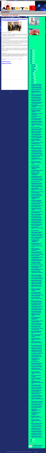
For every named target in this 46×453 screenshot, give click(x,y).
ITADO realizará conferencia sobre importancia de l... (36, 232)
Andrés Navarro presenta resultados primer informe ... (37, 151)
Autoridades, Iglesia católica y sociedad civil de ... (37, 257)
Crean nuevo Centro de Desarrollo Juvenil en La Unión (36, 339)
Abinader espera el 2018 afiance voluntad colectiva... (37, 436)
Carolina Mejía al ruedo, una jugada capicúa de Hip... (36, 206)
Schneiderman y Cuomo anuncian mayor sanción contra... (36, 209)
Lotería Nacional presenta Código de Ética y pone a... (36, 177)
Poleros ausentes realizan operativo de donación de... (37, 396)
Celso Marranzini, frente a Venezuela (36, 116)
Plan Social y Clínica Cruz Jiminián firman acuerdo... (36, 217)
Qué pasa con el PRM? (35, 127)
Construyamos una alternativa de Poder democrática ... (35, 359)
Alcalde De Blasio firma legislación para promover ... (36, 342)
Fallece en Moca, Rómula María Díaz (36, 376)
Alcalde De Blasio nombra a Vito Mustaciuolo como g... (36, 183)
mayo (32, 76)
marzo (32, 79)
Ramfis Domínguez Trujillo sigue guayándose (36, 267)
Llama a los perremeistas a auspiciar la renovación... (36, 85)
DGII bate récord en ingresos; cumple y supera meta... (36, 388)
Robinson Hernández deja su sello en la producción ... (36, 215)
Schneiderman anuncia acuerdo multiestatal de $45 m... (37, 398)
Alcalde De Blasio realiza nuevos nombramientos (36, 312)
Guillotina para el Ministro (36, 89)
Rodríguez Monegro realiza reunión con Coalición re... (36, 137)
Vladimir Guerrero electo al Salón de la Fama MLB (36, 132)
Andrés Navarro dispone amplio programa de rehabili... (36, 110)
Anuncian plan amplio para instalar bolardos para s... (36, 431)
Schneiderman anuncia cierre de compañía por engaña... (37, 179)
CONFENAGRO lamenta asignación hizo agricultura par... (37, 382)
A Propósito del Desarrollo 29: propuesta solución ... (37, 171)
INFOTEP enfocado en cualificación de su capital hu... (36, 159)
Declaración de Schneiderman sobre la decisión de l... (36, 410)
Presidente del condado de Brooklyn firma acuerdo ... (36, 434)
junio (32, 74)
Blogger (38, 451)
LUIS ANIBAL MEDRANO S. (38, 445)
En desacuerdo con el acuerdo (37, 264)
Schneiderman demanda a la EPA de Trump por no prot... (37, 235)
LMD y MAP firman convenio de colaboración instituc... (36, 260)
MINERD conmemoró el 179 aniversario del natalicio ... (36, 283)
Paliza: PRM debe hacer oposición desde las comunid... (35, 197)
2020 (31, 59)
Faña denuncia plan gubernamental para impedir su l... (35, 249)
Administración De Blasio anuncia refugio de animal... (37, 153)
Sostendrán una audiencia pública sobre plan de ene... (36, 348)
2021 (31, 58)
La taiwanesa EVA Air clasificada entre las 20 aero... (36, 372)
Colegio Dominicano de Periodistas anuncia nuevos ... (37, 369)
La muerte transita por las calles (36, 146)
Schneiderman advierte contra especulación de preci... (36, 378)
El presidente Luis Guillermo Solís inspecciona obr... (36, 100)
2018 (31, 63)
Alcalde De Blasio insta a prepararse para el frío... (36, 385)
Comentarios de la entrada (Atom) (16, 92)
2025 (31, 51)
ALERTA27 (5, 12)
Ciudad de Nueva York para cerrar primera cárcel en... (36, 426)
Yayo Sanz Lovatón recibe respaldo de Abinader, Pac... (37, 195)
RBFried (33, 451)
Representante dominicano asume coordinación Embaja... (36, 335)
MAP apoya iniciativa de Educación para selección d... (37, 301)
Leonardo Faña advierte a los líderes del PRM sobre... (37, 269)
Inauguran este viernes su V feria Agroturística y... (36, 244)
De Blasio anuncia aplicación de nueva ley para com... (37, 404)
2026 (31, 50)
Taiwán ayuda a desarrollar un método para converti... (36, 402)
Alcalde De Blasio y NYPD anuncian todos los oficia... (36, 87)
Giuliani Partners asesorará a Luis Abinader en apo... (37, 156)
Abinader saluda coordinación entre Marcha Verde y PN (36, 105)
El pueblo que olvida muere (36, 108)
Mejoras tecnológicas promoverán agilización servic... (36, 140)
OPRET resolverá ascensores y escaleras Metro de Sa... (37, 307)
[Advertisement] (14, 84)
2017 (31, 439)
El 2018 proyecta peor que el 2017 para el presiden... (36, 429)
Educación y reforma (35, 361)
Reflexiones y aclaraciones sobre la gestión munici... (36, 95)
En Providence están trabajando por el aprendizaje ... (35, 240)
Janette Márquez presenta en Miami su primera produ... (37, 309)
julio (32, 73)
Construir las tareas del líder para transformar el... (36, 212)
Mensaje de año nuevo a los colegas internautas (36, 393)
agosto (32, 71)
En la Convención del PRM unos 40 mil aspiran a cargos (37, 278)
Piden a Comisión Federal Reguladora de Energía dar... (36, 332)
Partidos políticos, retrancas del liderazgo (36, 114)
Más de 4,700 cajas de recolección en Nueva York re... (36, 298)
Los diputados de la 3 (35, 165)
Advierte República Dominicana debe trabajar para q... (36, 189)
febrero (32, 81)
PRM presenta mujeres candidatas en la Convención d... (35, 173)
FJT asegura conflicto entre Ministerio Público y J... (36, 391)
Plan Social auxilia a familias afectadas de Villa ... (37, 321)
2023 (31, 55)
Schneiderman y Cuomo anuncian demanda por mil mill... (37, 124)
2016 (31, 441)
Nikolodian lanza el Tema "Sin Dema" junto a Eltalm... (37, 281)
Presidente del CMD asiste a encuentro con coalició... (36, 201)
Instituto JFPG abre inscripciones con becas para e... (37, 227)
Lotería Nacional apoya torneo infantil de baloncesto (36, 318)
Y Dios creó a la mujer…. (35, 181)
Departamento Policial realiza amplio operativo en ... (37, 272)
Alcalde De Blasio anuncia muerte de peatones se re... (36, 346)
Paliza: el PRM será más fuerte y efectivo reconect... (37, 143)
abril (32, 77)
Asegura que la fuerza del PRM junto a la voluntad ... (37, 255)
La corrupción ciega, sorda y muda (36, 246)
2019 (31, 61)
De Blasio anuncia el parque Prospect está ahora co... (36, 424)
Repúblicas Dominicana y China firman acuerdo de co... (36, 286)
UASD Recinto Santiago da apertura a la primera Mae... (37, 186)
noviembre (33, 66)
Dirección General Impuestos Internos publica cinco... (36, 225)
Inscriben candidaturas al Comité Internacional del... (36, 252)
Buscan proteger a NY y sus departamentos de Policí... (36, 366)
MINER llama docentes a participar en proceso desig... (36, 314)
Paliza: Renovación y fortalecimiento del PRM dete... (36, 92)
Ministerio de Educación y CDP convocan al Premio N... (37, 238)
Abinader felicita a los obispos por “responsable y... (37, 192)
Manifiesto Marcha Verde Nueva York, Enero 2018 (36, 98)
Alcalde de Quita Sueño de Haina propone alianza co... (37, 220)
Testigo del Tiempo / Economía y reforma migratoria (35, 167)
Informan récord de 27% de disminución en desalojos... (36, 122)
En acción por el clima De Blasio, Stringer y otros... (36, 326)
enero (32, 82)
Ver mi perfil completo (36, 447)
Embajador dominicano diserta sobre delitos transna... (36, 289)
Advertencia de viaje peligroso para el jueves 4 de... (36, 417)
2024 (31, 53)
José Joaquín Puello (35, 230)
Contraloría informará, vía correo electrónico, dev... (36, 134)
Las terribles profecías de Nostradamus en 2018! (36, 293)
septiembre (33, 69)
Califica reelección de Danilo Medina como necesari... (36, 129)
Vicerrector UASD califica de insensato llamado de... (36, 119)
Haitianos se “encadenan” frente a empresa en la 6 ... (36, 324)
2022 (31, 56)
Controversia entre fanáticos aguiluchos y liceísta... (36, 203)
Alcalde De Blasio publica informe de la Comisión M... (36, 275)
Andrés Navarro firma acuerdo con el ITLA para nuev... (36, 162)
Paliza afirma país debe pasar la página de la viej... (36, 222)
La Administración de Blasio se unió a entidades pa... (36, 103)
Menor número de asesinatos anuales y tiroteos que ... (37, 353)
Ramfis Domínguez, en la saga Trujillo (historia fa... (36, 356)
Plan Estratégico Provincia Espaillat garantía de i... (36, 304)
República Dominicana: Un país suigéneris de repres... (36, 351)
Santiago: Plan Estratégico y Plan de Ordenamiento (37, 407)
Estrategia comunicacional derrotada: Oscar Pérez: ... (36, 148)
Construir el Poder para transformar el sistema (36, 263)
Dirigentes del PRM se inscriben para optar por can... (36, 420)
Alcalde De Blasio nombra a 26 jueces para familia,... (36, 364)
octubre (32, 68)
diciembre (33, 64)
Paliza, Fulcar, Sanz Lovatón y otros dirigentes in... (37, 329)
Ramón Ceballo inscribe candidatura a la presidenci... (36, 413)
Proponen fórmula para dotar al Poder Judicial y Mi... (37, 295)
